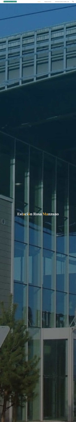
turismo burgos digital (9, 1)
